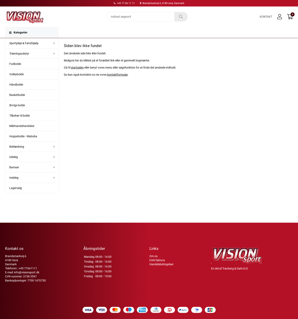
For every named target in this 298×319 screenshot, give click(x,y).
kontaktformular (117, 74)
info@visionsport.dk (26, 272)
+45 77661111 (28, 268)
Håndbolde (16, 84)
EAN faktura (157, 260)
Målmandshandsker (21, 126)
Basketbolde (17, 95)
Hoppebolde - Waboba (23, 136)
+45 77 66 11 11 (125, 3)
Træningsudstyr (19, 53)
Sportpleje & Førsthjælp (24, 43)
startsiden (77, 67)
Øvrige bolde (17, 105)
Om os (153, 256)
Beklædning (16, 146)
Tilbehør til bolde (19, 115)
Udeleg (13, 157)
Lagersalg (15, 188)
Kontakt (266, 16)
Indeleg (13, 177)
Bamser (14, 167)
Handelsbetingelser (161, 264)
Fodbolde (15, 64)
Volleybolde (16, 74)
